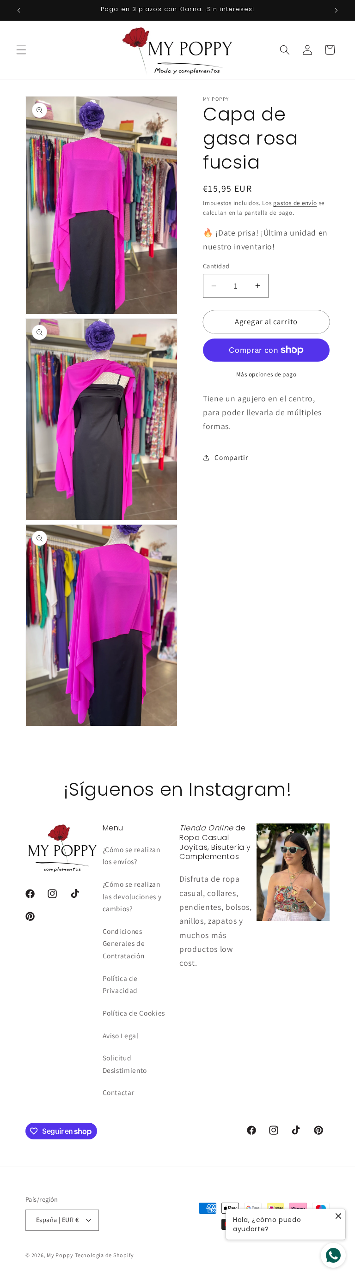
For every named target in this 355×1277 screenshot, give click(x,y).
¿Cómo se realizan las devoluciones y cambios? (132, 896)
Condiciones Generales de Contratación (124, 943)
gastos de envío (295, 203)
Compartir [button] (231, 457)
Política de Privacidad (120, 984)
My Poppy (60, 1255)
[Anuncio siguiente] (336, 10)
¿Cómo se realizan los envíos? (131, 855)
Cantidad (216, 265)
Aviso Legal (121, 1035)
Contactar (119, 1092)
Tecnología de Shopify (104, 1255)
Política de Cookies (134, 1012)
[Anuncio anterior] (19, 10)
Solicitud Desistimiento (125, 1064)
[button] (21, 50)
